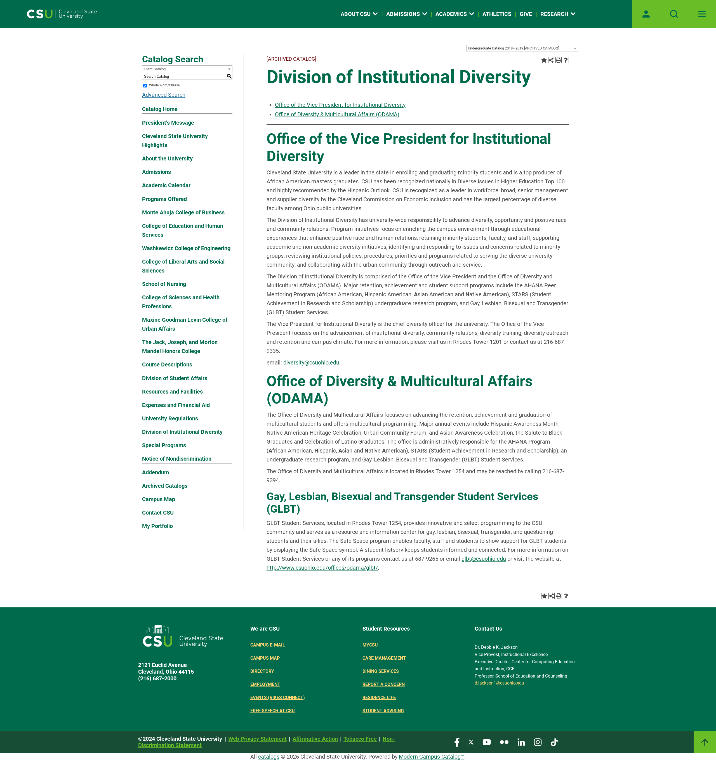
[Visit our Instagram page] (538, 741)
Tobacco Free (360, 738)
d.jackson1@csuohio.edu (499, 683)
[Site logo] (62, 14)
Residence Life (379, 697)
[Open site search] (674, 14)
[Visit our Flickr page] (504, 741)
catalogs (268, 756)
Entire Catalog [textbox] (155, 69)
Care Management (384, 658)
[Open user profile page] (646, 14)
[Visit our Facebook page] (457, 741)
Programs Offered (164, 199)
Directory (262, 671)
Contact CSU (158, 512)
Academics (451, 14)
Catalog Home (160, 109)
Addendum (155, 472)
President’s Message (168, 122)
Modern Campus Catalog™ (431, 756)
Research (554, 14)
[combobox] (522, 48)
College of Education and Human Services (182, 230)
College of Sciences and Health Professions (181, 302)
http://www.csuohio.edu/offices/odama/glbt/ (322, 567)
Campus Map (158, 499)
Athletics (496, 14)
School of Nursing (164, 284)
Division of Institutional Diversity (182, 431)
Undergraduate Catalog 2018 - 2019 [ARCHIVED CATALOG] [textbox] (513, 48)
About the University (167, 158)
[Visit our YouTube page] (486, 741)
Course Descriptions (167, 364)
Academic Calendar (166, 185)
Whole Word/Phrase (164, 85)
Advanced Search (163, 94)
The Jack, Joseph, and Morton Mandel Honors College (180, 346)
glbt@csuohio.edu (483, 558)
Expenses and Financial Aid (176, 405)
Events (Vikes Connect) (277, 697)
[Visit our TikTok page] (554, 741)
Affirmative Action (315, 738)
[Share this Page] (551, 60)
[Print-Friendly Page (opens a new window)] (558, 60)
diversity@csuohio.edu (311, 362)
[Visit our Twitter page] (471, 741)
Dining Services (380, 671)
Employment (265, 684)
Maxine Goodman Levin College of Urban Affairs (184, 324)
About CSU (356, 14)
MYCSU (370, 645)
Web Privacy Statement (257, 738)
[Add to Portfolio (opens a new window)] (544, 60)
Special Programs (164, 445)
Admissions (403, 14)
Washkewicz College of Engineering (186, 248)
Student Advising (383, 710)
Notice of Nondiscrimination (176, 458)
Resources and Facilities (172, 391)
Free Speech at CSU (272, 710)
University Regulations (170, 418)
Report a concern (383, 684)
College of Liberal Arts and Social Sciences (183, 266)
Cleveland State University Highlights (175, 140)
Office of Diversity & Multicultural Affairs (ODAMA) (337, 114)
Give (526, 14)
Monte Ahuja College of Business (183, 212)
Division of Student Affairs (174, 378)
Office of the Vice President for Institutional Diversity (340, 104)
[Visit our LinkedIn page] (521, 741)
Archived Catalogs (164, 485)
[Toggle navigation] (702, 14)
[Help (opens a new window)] (566, 60)
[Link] (705, 742)
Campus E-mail (267, 645)
